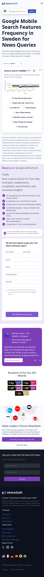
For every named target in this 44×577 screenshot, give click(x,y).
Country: (6, 63)
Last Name (27, 252)
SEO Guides (6, 532)
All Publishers (7, 521)
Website (9, 282)
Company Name (11, 274)
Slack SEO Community (10, 539)
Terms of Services (18, 569)
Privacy (5, 569)
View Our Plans (22, 445)
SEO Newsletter (8, 529)
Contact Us (6, 514)
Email (8, 260)
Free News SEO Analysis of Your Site (22, 439)
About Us (5, 518)
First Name (10, 252)
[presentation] (35, 360)
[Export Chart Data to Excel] (34, 70)
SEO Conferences (8, 536)
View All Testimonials (12, 360)
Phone (8, 267)
